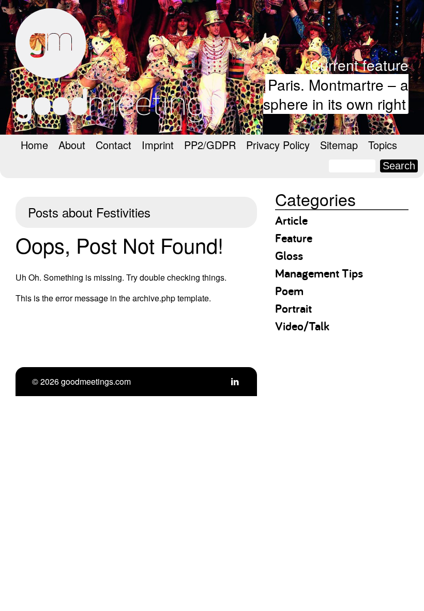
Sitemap (339, 144)
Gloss (289, 256)
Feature (293, 238)
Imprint (158, 144)
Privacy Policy (278, 144)
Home (34, 144)
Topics (382, 144)
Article (291, 220)
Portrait (293, 308)
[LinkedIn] (234, 381)
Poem (289, 291)
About (71, 144)
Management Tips (319, 273)
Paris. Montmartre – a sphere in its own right (335, 94)
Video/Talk (302, 326)
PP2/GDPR (210, 144)
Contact (113, 144)
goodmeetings (119, 65)
